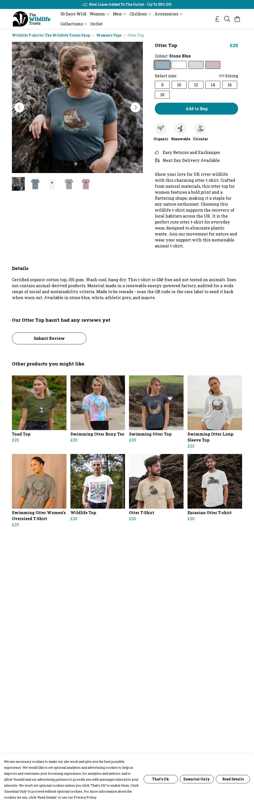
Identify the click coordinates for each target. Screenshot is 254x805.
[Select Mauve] (212, 65)
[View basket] (237, 19)
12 (196, 84)
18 (162, 94)
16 (230, 84)
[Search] (227, 19)
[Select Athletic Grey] (196, 65)
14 (213, 84)
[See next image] (135, 107)
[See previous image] (19, 107)
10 (179, 84)
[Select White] (179, 65)
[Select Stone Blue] (162, 65)
